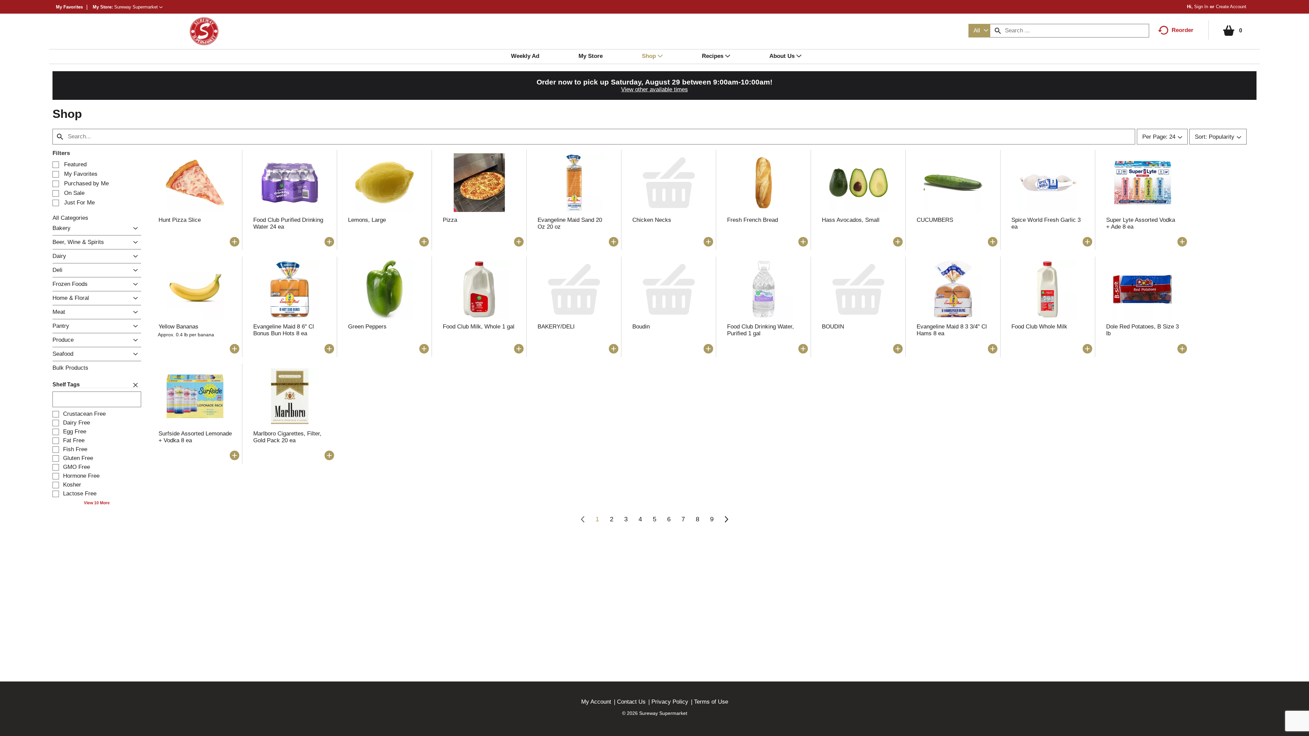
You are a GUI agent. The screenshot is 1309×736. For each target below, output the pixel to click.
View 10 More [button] (97, 503)
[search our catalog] (997, 30)
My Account (596, 702)
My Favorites (69, 7)
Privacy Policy (669, 702)
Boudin (641, 326)
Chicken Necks (651, 220)
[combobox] (979, 30)
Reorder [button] (1182, 30)
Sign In (1201, 6)
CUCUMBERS (935, 220)
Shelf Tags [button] (66, 384)
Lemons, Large (367, 220)
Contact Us (631, 702)
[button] (138, 7)
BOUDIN (833, 326)
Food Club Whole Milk (1039, 326)
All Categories (70, 218)
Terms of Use (711, 702)
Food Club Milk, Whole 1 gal (478, 326)
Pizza (450, 220)
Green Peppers (367, 326)
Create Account (1231, 6)
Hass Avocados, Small (850, 220)
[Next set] (726, 519)
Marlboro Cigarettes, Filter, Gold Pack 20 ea (287, 437)
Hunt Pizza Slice (180, 220)
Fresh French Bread (752, 220)
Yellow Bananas (178, 326)
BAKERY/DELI (556, 326)
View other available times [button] (654, 89)
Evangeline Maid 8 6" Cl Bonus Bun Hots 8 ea (283, 330)
